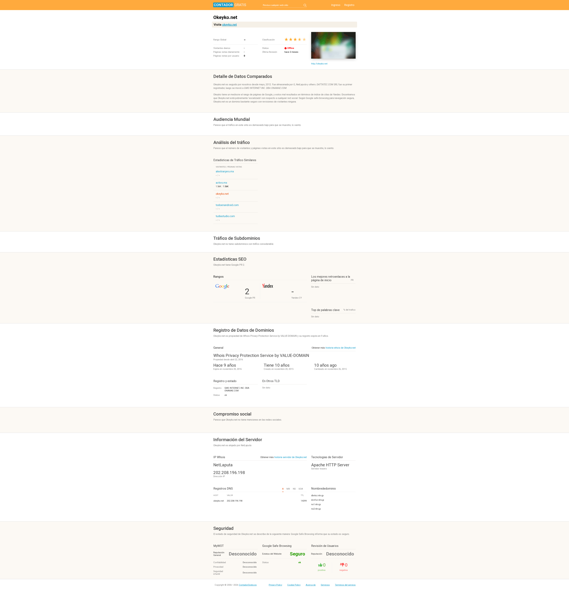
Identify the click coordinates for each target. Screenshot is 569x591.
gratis (230, 5)
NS (294, 488)
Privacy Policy (275, 585)
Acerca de (311, 585)
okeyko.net (229, 24)
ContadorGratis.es (248, 585)
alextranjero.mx (225, 171)
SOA (301, 488)
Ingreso (335, 5)
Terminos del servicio (345, 585)
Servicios (325, 585)
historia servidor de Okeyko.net (290, 457)
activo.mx (221, 182)
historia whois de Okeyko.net (341, 347)
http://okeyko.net (319, 63)
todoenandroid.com (227, 205)
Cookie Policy (294, 585)
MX (288, 488)
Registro (349, 5)
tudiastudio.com (225, 216)
